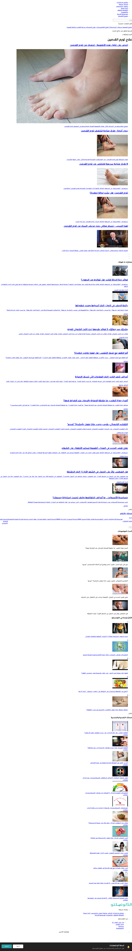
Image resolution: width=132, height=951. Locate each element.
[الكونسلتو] (121, 906)
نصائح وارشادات (118, 913)
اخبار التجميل (123, 338)
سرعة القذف (81, 27)
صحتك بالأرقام (126, 514)
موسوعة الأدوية (100, 915)
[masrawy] (123, 940)
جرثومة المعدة (72, 27)
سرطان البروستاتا (115, 27)
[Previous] (131, 527)
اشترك (7, 946)
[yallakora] (113, 940)
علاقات (125, 735)
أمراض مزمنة (123, 385)
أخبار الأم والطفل (122, 482)
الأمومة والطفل (118, 915)
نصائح (126, 314)
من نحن (121, 923)
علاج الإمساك (91, 27)
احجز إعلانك (120, 924)
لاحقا (18, 946)
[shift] (103, 940)
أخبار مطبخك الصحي (121, 290)
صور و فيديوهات (122, 433)
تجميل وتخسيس (97, 913)
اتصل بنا (115, 923)
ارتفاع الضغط (127, 27)
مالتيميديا (109, 915)
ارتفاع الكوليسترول (102, 27)
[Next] (129, 527)
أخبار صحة (86, 913)
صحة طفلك (124, 456)
